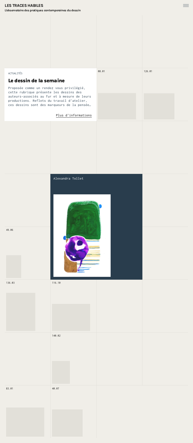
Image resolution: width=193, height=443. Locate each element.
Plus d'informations (74, 115)
